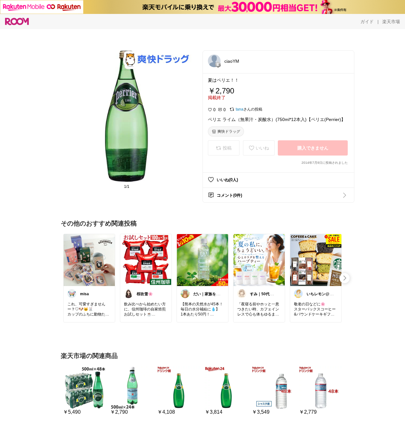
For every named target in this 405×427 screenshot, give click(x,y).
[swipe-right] (345, 278)
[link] (89, 259)
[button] (214, 60)
